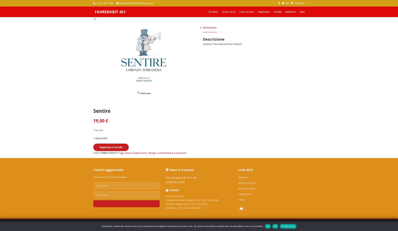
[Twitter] (283, 3)
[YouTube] (241, 208)
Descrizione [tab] (210, 27)
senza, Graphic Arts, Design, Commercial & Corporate (155, 153)
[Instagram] (287, 3)
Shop (302, 11)
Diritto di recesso (247, 183)
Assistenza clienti (246, 188)
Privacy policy (288, 226)
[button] (94, 19)
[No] (394, 226)
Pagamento (264, 11)
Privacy (241, 199)
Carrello (278, 11)
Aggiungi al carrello (111, 147)
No (275, 226)
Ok (267, 226)
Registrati (126, 203)
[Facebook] (279, 3)
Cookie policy (245, 194)
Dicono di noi (229, 11)
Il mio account (246, 11)
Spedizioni (290, 11)
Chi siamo (213, 11)
